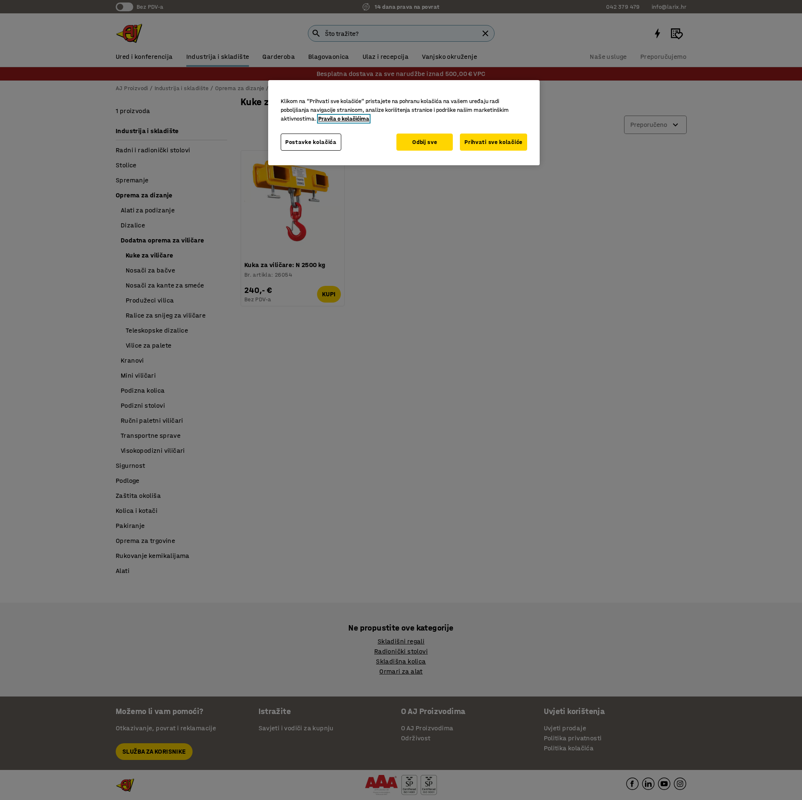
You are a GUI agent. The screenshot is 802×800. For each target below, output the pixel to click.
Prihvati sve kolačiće (493, 142)
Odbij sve (424, 142)
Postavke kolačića (311, 142)
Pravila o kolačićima (343, 118)
